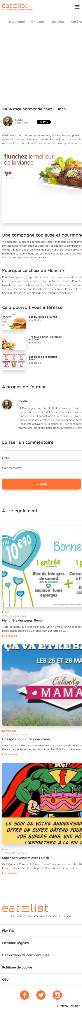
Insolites (58, 22)
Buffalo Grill (9, 730)
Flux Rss (8, 930)
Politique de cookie (17, 967)
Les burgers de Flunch (43, 316)
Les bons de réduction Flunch (43, 358)
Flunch (6, 612)
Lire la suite (9, 635)
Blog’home (17, 22)
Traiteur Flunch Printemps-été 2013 (46, 338)
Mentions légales (15, 943)
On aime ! (38, 22)
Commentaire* (11, 468)
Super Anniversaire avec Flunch (25, 858)
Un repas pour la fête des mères (26, 739)
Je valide (41, 484)
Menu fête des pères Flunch (22, 620)
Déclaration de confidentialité (25, 955)
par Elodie (35, 320)
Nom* (6, 458)
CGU (5, 979)
